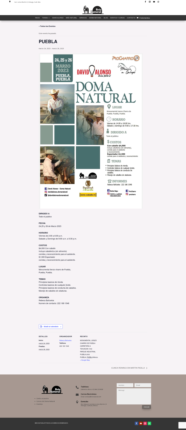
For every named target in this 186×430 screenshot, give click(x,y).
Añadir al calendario (51, 326)
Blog (106, 18)
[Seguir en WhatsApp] (158, 1)
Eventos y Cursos (117, 18)
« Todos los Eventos (47, 26)
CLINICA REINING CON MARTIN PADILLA (128, 368)
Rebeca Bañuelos (65, 340)
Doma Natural (95, 18)
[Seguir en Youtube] (154, 1)
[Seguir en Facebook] (145, 1)
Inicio (37, 18)
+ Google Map (85, 360)
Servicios (83, 18)
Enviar (146, 407)
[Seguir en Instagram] (149, 1)
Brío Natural (71, 18)
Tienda (45, 18)
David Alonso (58, 18)
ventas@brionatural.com (93, 397)
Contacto (131, 18)
